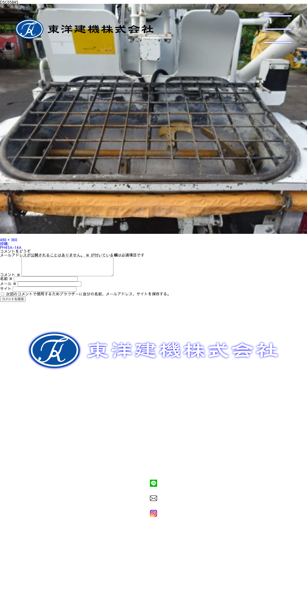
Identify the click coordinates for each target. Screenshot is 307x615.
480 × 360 (8, 239)
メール (8, 283)
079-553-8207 (153, 466)
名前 (6, 278)
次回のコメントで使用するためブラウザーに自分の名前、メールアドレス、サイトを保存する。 (88, 293)
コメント (10, 274)
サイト (6, 288)
